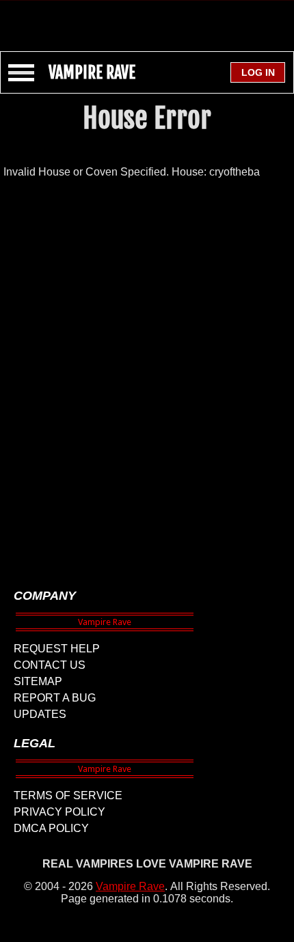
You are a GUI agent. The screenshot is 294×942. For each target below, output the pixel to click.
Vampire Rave (130, 886)
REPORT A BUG (55, 698)
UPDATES (40, 714)
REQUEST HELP (57, 648)
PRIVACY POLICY (59, 812)
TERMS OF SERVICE (68, 795)
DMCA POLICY (51, 828)
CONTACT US (49, 665)
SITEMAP (38, 681)
